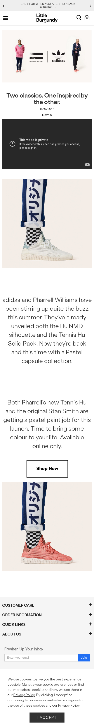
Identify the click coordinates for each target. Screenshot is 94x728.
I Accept (47, 717)
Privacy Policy (24, 695)
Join (84, 657)
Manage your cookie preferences (47, 684)
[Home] (47, 18)
